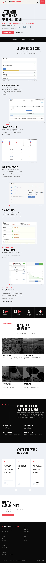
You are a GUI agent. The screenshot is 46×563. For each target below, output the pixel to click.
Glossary (3, 543)
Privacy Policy (4, 552)
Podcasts (3, 545)
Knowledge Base (4, 547)
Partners (25, 540)
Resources (33, 1)
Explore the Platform (19, 32)
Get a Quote (26, 533)
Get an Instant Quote (7, 32)
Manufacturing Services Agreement (7, 554)
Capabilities (28, 1)
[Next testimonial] (30, 490)
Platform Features (27, 527)
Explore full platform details (7, 301)
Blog (2, 538)
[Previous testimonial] (16, 490)
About (25, 538)
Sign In (37, 2)
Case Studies (4, 540)
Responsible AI (26, 531)
